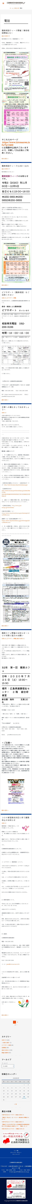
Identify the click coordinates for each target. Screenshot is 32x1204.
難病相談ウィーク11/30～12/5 (15, 165)
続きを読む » (5, 158)
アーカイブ (4, 1063)
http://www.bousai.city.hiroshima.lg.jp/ (16, 485)
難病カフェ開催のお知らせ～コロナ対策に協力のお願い (15, 634)
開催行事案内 (5, 1052)
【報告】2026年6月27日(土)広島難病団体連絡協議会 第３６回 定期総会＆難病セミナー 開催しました (16, 1125)
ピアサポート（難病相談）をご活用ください (15, 293)
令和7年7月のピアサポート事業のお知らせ (13, 1122)
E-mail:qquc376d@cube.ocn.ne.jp (19, 1172)
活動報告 (4, 1047)
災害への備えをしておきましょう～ (15, 408)
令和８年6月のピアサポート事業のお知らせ (13, 1129)
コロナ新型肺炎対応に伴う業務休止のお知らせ (15, 818)
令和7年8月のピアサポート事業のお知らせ (13, 1115)
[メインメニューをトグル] (3, 3)
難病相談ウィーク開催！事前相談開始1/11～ (15, 31)
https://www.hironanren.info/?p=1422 (16, 143)
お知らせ (4, 298)
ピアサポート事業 (11, 298)
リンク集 (16, 1150)
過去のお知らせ (6, 36)
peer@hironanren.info (13, 964)
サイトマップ (16, 1154)
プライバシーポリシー (16, 1152)
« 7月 (15, 1104)
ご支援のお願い (6, 1042)
